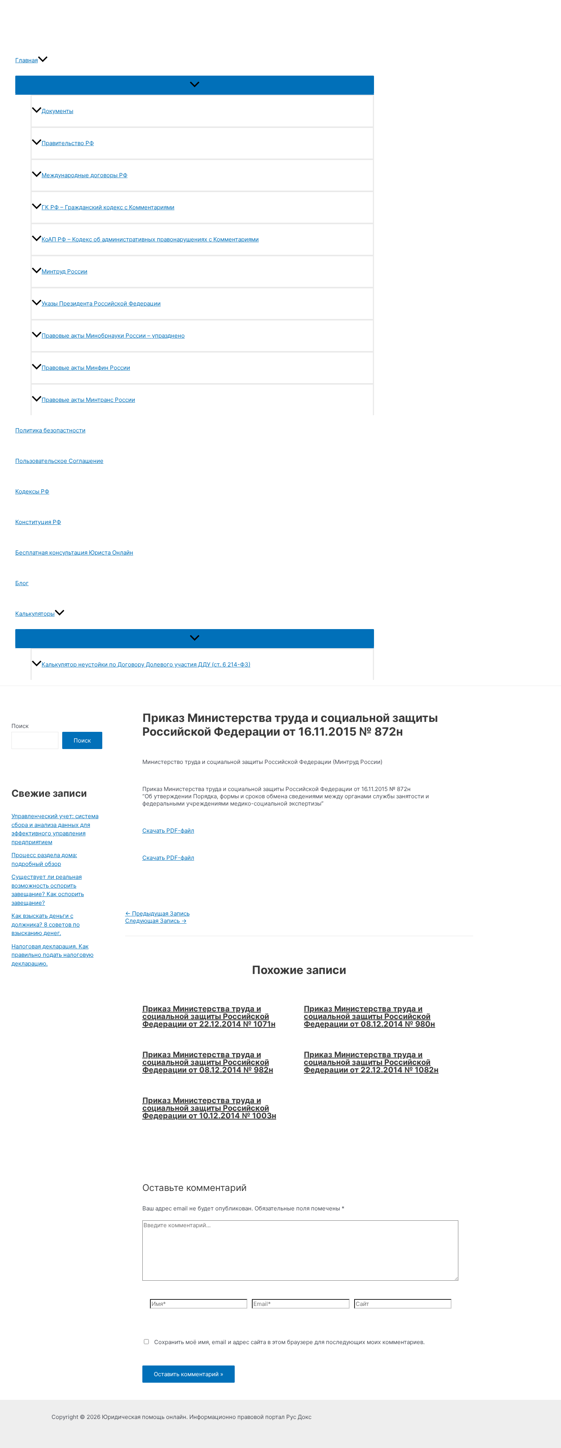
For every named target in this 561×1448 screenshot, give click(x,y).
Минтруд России (64, 271)
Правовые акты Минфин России (86, 367)
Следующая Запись (156, 920)
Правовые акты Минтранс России (88, 399)
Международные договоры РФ (84, 175)
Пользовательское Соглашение (59, 460)
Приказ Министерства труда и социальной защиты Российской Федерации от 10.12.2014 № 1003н (209, 1108)
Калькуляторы (35, 613)
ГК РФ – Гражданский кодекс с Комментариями (108, 207)
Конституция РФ (38, 522)
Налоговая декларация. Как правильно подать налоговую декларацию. (52, 955)
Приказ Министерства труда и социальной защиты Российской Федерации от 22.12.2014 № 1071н (209, 1016)
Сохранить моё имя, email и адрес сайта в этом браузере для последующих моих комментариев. (289, 1342)
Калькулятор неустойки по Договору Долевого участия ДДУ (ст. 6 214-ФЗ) (146, 664)
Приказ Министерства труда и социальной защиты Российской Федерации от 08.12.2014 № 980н (369, 1016)
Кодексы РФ (32, 491)
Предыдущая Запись (157, 913)
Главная (26, 60)
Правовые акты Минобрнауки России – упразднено (113, 335)
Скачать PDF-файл (168, 830)
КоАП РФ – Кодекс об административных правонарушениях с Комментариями (150, 239)
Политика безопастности (50, 430)
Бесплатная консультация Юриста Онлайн (74, 552)
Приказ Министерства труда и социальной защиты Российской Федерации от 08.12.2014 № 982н (207, 1062)
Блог (22, 583)
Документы (57, 111)
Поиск (20, 726)
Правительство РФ (68, 143)
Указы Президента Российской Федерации (101, 303)
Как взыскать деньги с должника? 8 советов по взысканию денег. (45, 924)
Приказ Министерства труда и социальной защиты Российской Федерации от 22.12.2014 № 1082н (371, 1062)
